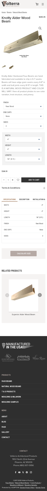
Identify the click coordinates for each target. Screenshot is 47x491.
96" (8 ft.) (11, 159)
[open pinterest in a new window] (27, 472)
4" (8, 139)
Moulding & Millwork (11, 397)
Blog (4, 422)
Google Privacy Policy (27, 487)
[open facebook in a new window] (15, 472)
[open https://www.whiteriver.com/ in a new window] (39, 357)
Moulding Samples (10, 402)
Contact (6, 437)
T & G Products (8, 391)
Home (4, 12)
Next (38, 294)
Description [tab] (24, 199)
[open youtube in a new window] (19, 472)
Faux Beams (7, 381)
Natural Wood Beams (20, 12)
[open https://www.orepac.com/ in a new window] (23, 357)
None (8, 116)
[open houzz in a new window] (23, 472)
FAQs (4, 427)
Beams (9, 12)
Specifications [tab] (9, 199)
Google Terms (40, 487)
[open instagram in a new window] (31, 472)
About (4, 416)
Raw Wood (10, 106)
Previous (9, 294)
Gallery (5, 432)
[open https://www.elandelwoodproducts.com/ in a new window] (8, 358)
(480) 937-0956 (27, 465)
